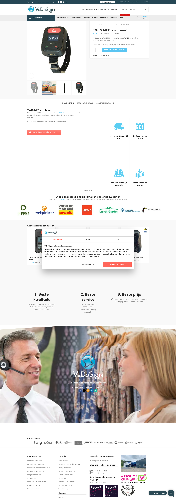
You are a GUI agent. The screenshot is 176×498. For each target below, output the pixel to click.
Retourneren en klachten (35, 471)
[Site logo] (41, 9)
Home (95, 25)
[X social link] (101, 55)
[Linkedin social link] (66, 2)
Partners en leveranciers (66, 482)
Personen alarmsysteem (112, 25)
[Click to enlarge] (31, 75)
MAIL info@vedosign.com (99, 473)
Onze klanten (63, 478)
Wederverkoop (63, 489)
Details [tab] (88, 239)
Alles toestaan (117, 264)
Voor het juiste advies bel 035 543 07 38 (45, 132)
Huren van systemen (34, 489)
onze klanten (62, 200)
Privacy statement (64, 468)
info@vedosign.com (110, 9)
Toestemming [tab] (57, 239)
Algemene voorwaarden (66, 471)
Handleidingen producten (36, 464)
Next (163, 210)
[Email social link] (61, 2)
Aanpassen (86, 264)
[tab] (68, 102)
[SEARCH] (146, 9)
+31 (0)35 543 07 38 (90, 9)
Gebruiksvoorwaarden (66, 475)
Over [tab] (118, 239)
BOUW (101, 25)
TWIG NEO (127, 38)
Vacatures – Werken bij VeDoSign (69, 464)
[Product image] (41, 241)
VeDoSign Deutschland (66, 485)
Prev (11, 210)
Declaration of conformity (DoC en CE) (40, 468)
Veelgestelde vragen (34, 475)
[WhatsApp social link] (109, 55)
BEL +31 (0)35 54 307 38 (99, 471)
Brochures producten (34, 461)
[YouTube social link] (63, 2)
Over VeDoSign (63, 461)
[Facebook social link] (58, 2)
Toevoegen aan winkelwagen (114, 50)
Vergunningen (32, 478)
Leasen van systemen (34, 485)
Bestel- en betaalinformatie (36, 482)
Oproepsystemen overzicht (99, 461)
